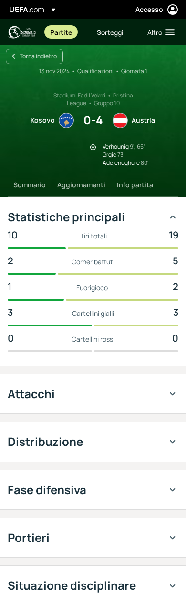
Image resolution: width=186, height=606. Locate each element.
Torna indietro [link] (38, 56)
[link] (61, 32)
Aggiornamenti (81, 184)
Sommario (29, 184)
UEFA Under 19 (22, 32)
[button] (158, 32)
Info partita (135, 184)
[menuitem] (65, 32)
